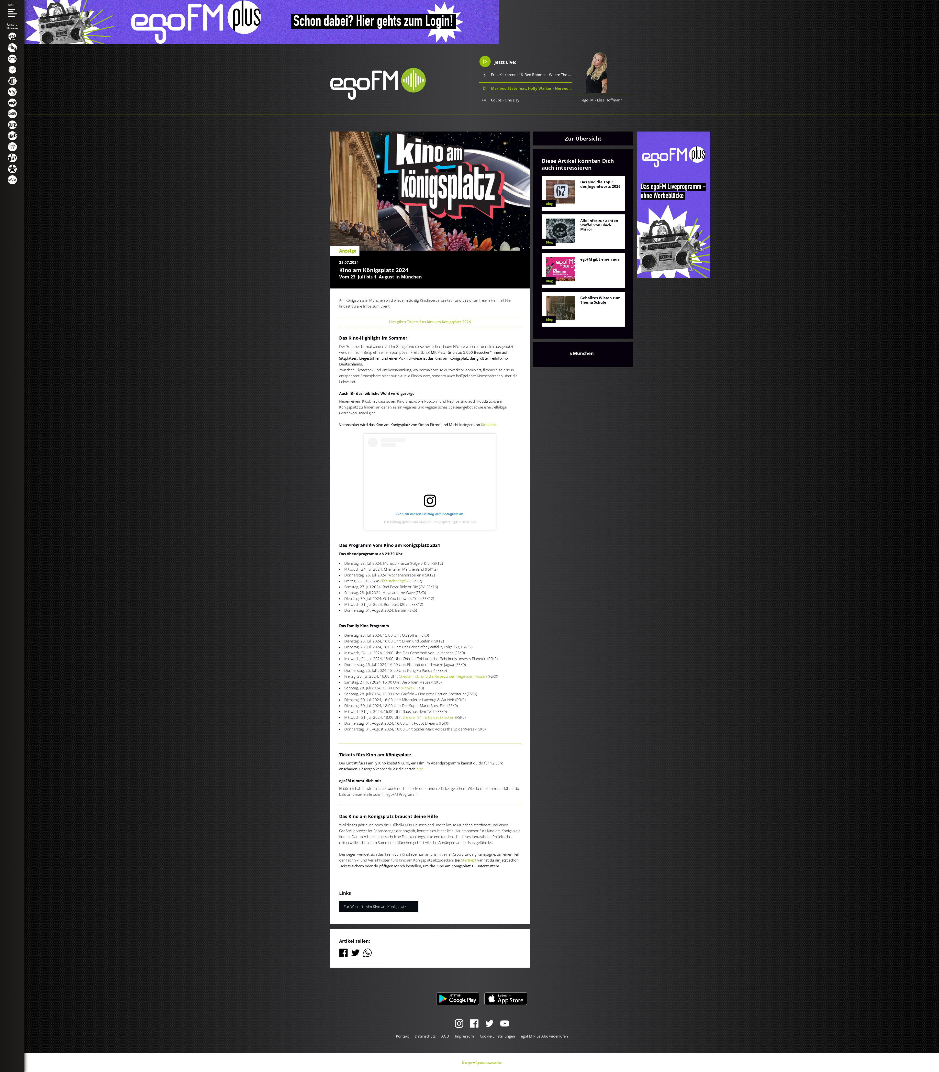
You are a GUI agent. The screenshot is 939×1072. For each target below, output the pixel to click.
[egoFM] (378, 98)
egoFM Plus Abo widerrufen (544, 1036)
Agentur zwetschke (489, 1063)
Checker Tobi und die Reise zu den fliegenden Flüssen (443, 676)
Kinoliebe (489, 424)
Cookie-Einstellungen (497, 1036)
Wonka (407, 687)
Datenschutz (425, 1036)
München (583, 353)
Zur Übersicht (583, 138)
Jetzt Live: (504, 62)
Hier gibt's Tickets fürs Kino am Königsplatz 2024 (430, 321)
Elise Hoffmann (610, 100)
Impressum (464, 1036)
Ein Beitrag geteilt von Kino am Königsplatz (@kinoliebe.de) (430, 522)
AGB (445, 1036)
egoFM (588, 100)
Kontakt (402, 1036)
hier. (420, 768)
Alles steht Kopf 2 (394, 580)
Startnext (468, 860)
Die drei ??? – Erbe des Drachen (428, 717)
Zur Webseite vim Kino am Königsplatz (375, 906)
